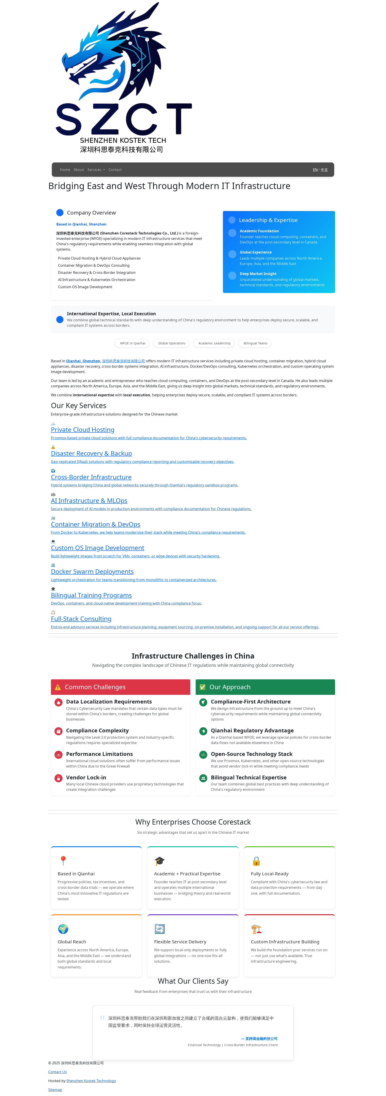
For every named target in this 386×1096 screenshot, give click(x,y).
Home (65, 169)
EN (315, 169)
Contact (115, 169)
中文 (324, 169)
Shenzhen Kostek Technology (91, 1080)
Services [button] (95, 169)
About (79, 169)
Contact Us (57, 1071)
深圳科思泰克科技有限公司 (123, 360)
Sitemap (55, 1089)
